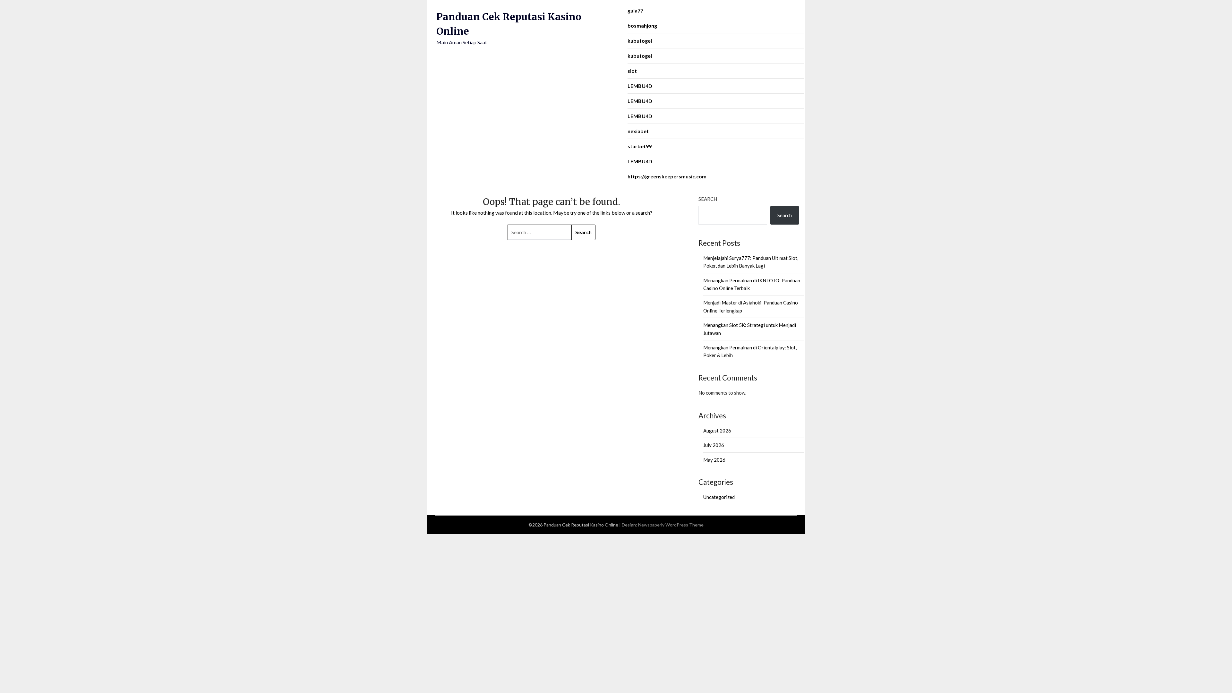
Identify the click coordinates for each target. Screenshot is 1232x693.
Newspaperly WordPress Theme (671, 524)
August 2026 (717, 430)
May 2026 (714, 460)
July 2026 (713, 445)
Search (707, 199)
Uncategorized (719, 497)
